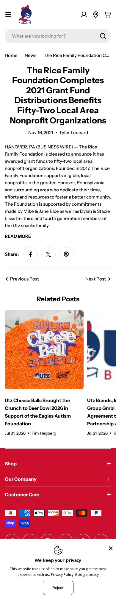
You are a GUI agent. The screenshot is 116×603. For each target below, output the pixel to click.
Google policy (87, 574)
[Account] (83, 14)
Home (11, 55)
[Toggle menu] (8, 14)
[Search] (102, 36)
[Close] (111, 548)
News (30, 55)
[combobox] (58, 36)
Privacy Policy (62, 574)
